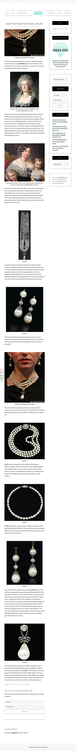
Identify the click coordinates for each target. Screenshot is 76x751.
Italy (23, 684)
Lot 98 (6, 526)
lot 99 (33, 590)
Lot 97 (6, 464)
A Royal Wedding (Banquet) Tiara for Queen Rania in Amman (59, 141)
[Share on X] (1, 377)
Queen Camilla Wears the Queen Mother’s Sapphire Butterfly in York (59, 135)
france (19, 684)
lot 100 (25, 670)
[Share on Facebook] (1, 374)
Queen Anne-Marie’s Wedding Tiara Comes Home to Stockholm (60, 148)
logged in (14, 732)
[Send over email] (1, 380)
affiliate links (61, 177)
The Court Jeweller (38, 13)
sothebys (27, 684)
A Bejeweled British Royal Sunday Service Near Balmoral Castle (60, 121)
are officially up (22, 63)
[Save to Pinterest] (1, 370)
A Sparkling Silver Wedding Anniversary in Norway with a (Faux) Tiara (59, 128)
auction (14, 684)
